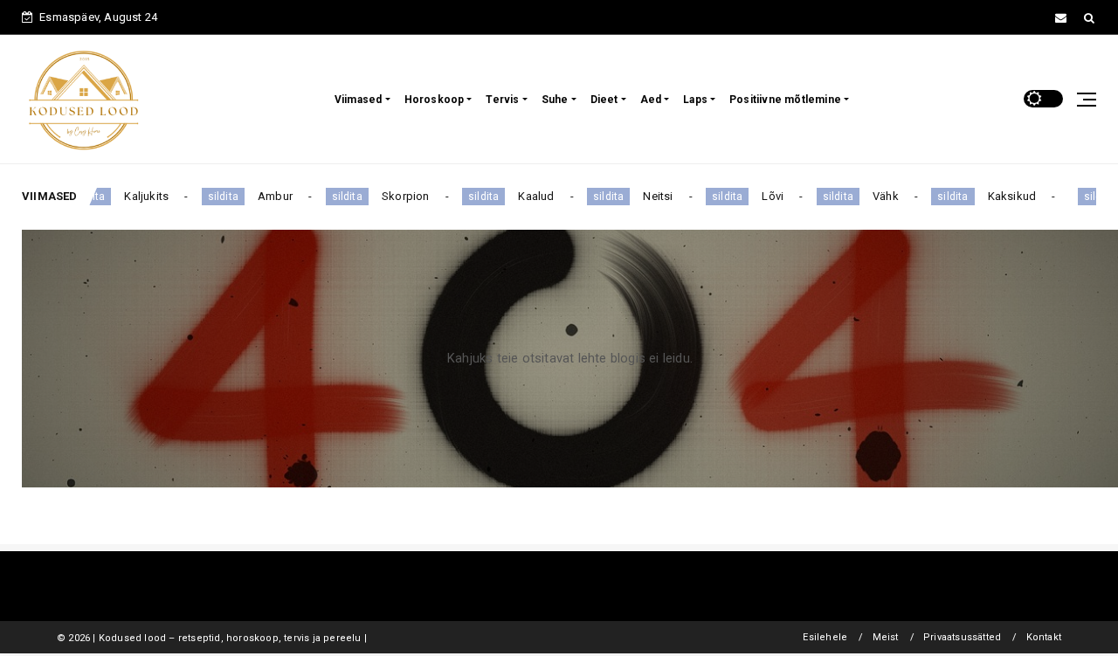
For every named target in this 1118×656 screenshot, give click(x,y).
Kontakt (1043, 637)
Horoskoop (434, 99)
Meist (886, 637)
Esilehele (825, 637)
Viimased (359, 99)
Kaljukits (134, 196)
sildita (210, 196)
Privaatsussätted (962, 637)
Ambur (262, 196)
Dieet (604, 99)
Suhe (555, 99)
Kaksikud (999, 196)
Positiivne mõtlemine (785, 99)
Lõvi (760, 196)
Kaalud (524, 196)
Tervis (502, 99)
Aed (651, 99)
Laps (695, 99)
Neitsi (645, 196)
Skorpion (393, 196)
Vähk (873, 196)
